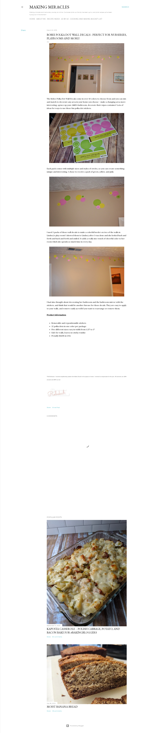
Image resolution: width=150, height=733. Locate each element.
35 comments (57, 711)
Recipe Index (53, 19)
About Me (41, 19)
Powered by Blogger (77, 726)
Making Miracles (49, 7)
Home (32, 19)
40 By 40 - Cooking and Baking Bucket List (81, 19)
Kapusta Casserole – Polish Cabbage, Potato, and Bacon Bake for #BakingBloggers (83, 630)
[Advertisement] (87, 494)
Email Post (56, 407)
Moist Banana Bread (62, 706)
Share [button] (23, 30)
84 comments (57, 637)
